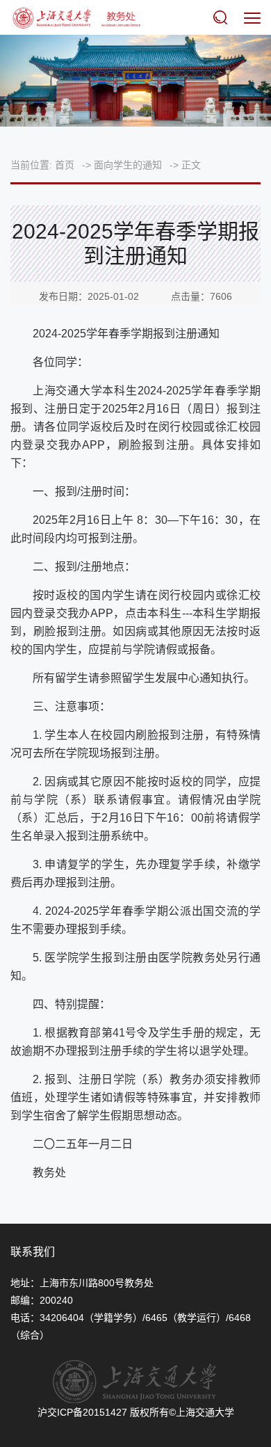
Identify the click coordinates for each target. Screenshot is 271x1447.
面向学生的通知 (128, 164)
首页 (64, 164)
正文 (191, 164)
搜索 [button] (223, 17)
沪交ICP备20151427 (82, 1412)
